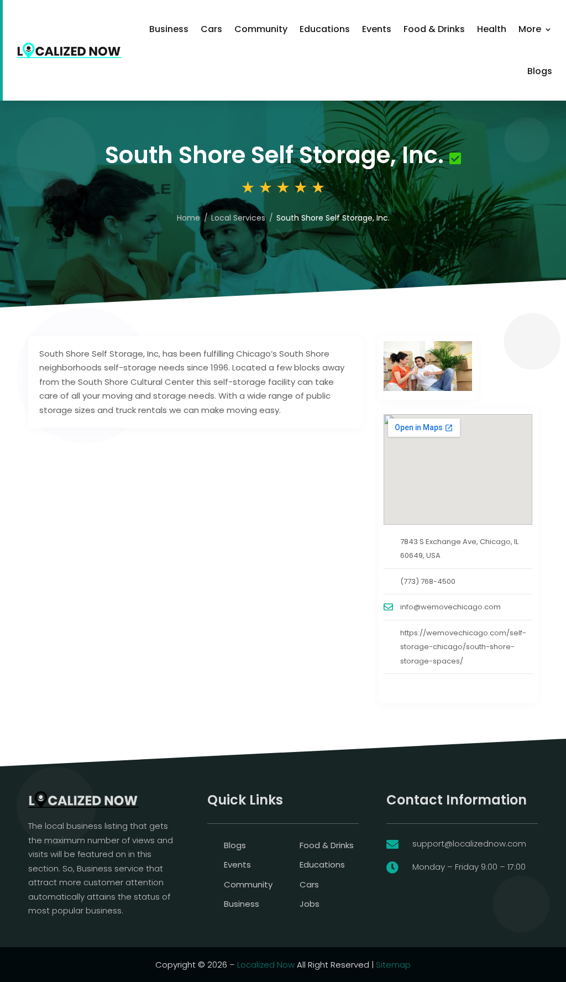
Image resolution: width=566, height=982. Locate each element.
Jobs (309, 904)
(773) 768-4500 (427, 581)
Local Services (238, 217)
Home (188, 217)
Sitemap (393, 964)
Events (376, 29)
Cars (211, 29)
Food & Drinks (434, 29)
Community (260, 29)
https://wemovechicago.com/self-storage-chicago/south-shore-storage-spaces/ (463, 647)
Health (491, 29)
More (529, 29)
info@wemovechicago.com (450, 607)
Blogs (539, 71)
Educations (325, 29)
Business (168, 29)
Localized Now (266, 964)
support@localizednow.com (469, 843)
